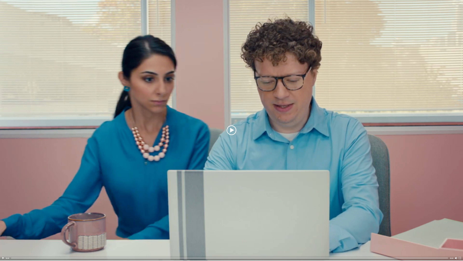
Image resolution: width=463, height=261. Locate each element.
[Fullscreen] (460, 258)
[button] (231, 130)
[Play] (3, 258)
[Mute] (456, 258)
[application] (231, 130)
